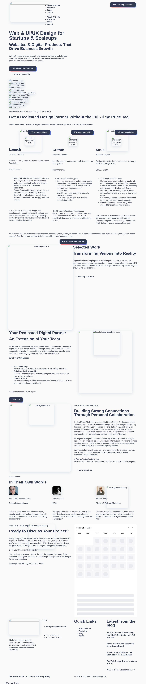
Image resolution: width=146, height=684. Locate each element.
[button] (82, 132)
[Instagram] (15, 656)
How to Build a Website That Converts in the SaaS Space (119, 653)
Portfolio (51, 8)
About (50, 12)
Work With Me (53, 5)
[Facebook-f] (13, 656)
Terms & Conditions (18, 676)
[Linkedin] (10, 656)
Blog (49, 10)
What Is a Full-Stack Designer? (121, 670)
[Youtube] (18, 656)
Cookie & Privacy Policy (39, 676)
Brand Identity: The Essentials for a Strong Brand (120, 645)
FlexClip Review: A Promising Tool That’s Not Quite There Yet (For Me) (121, 634)
